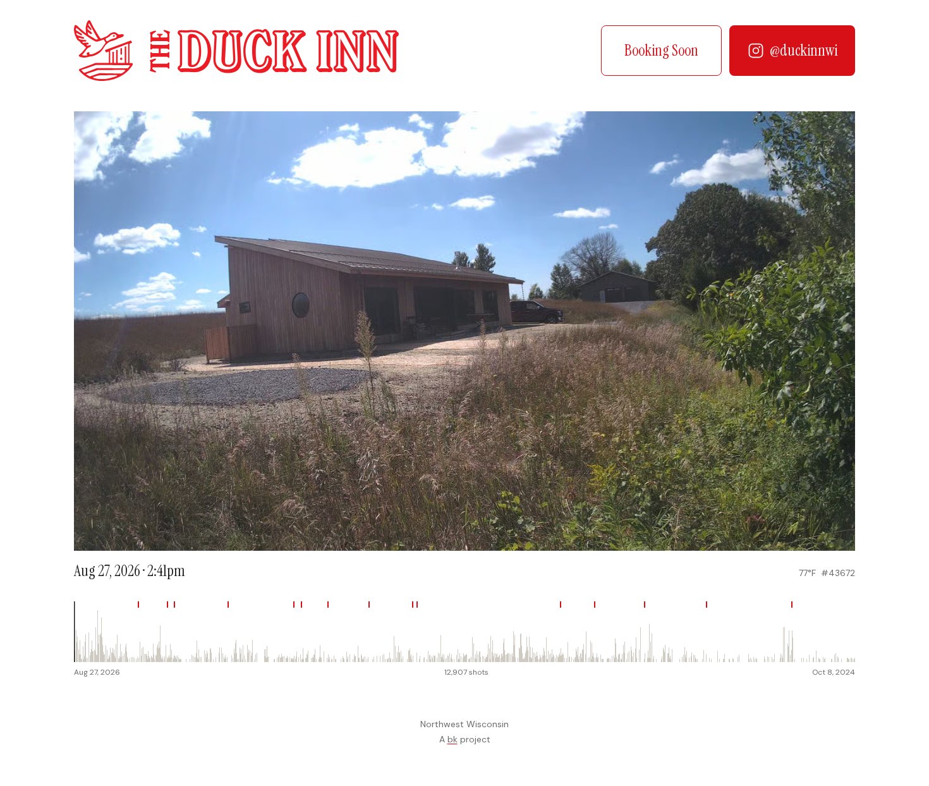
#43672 (838, 573)
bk (452, 739)
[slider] (464, 631)
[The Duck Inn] (236, 50)
